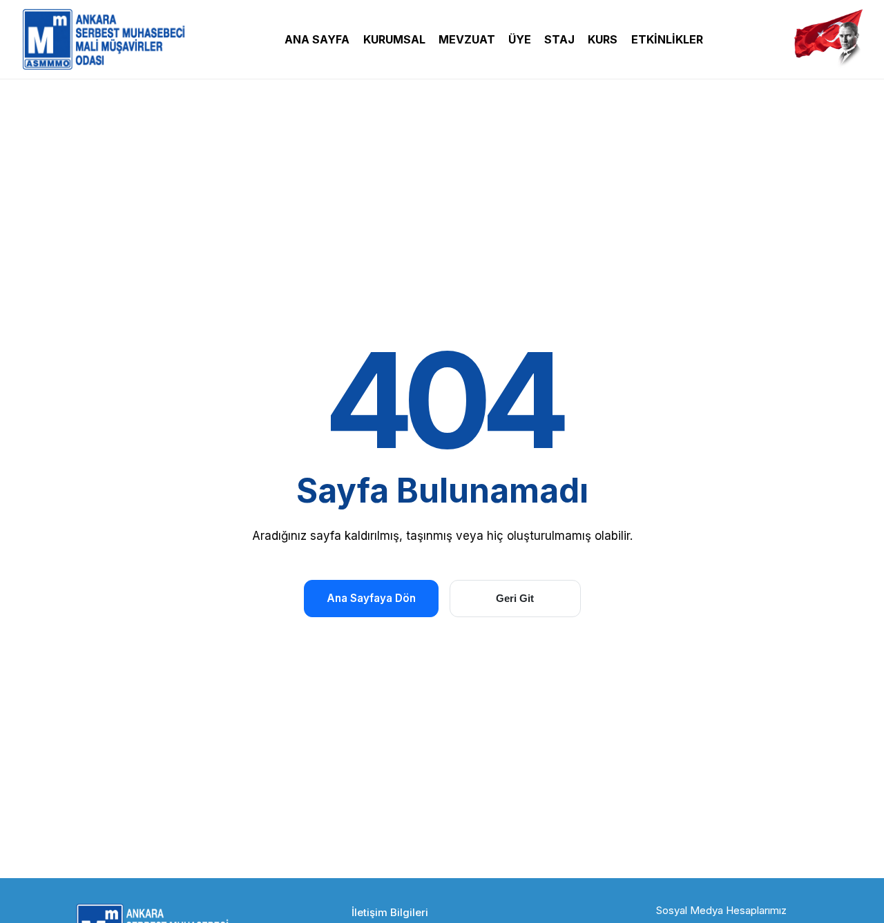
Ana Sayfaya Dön (371, 598)
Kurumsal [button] (394, 39)
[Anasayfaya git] (107, 39)
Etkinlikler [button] (667, 39)
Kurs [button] (602, 39)
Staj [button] (559, 39)
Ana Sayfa (317, 39)
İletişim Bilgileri (390, 912)
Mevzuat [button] (467, 39)
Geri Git (515, 598)
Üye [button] (519, 39)
